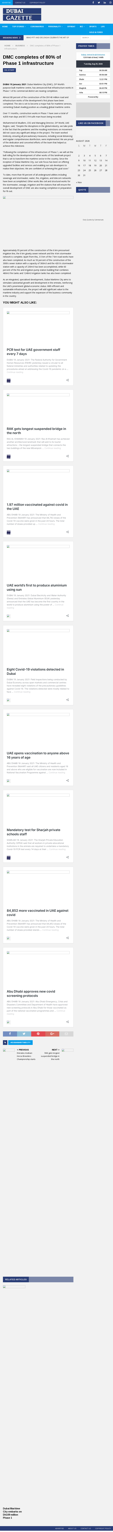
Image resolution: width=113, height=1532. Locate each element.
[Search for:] (95, 37)
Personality (54, 26)
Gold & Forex (96, 32)
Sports (92, 26)
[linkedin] (104, 2)
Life (103, 26)
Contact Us (20, 2)
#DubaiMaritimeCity (20, 1042)
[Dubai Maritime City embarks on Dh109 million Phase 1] (14, 1504)
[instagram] (110, 2)
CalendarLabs (98, 220)
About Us (72, 1528)
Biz (81, 26)
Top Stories (18, 26)
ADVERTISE (6, 2)
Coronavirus (37, 26)
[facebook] (93, 2)
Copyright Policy (37, 2)
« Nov (79, 182)
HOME (5, 26)
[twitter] (99, 2)
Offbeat (71, 26)
